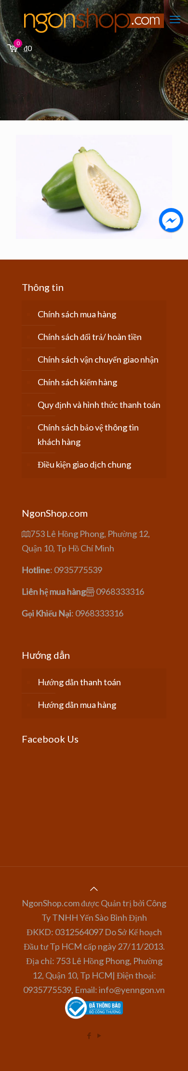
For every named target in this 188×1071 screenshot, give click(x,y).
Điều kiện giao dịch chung (84, 464)
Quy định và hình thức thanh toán (99, 404)
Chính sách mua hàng (77, 314)
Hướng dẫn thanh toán (79, 682)
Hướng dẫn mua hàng (77, 704)
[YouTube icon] (99, 1035)
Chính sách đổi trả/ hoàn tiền (90, 336)
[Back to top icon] (94, 888)
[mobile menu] (175, 19)
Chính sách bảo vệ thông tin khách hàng (88, 434)
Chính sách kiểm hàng (77, 382)
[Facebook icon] (89, 1035)
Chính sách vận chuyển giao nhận (98, 359)
